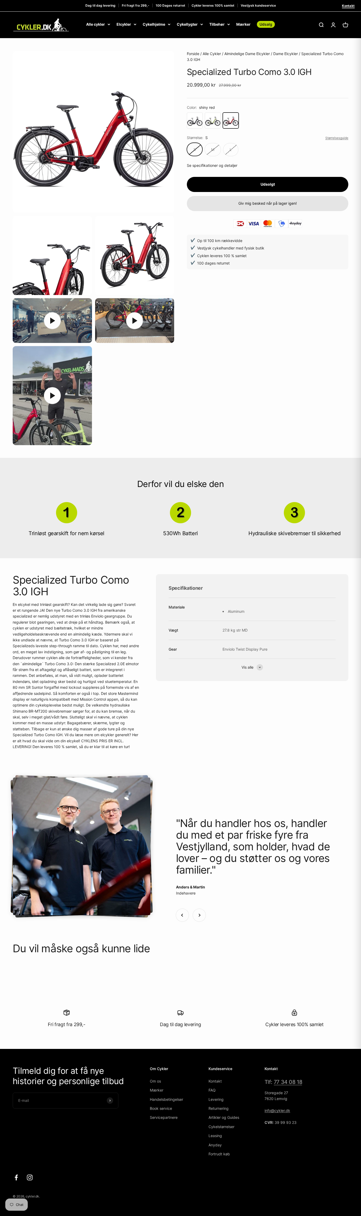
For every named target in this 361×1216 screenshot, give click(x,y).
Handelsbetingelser (166, 1099)
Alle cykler (95, 24)
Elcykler (124, 24)
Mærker (243, 24)
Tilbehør (217, 24)
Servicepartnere (164, 1117)
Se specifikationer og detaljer (212, 165)
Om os (155, 1081)
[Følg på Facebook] (16, 1177)
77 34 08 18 (288, 1082)
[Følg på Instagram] (29, 1177)
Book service (161, 1108)
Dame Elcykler (285, 53)
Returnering (219, 1108)
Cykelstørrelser (221, 1126)
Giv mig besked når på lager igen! (267, 203)
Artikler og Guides (224, 1117)
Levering (216, 1099)
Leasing (215, 1135)
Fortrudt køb (219, 1154)
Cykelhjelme (154, 24)
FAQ (212, 1090)
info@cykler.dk (277, 1110)
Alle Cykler (212, 53)
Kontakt (348, 6)
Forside (193, 53)
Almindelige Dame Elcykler (247, 53)
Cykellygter (187, 24)
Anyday (215, 1145)
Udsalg (266, 24)
